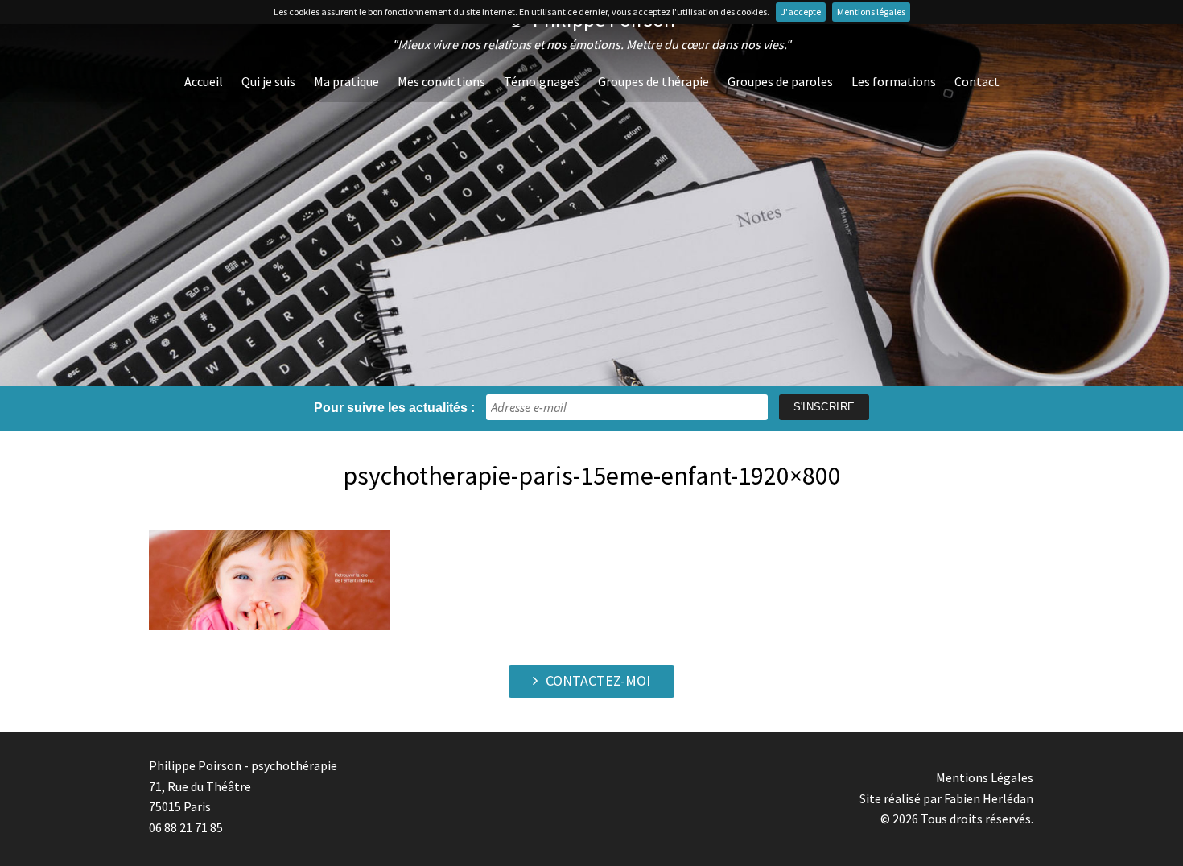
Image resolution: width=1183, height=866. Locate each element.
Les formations (893, 81)
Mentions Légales (984, 777)
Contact (977, 81)
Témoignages (541, 81)
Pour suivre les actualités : (394, 407)
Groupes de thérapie (653, 81)
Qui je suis (268, 81)
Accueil (203, 81)
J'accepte (801, 12)
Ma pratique (346, 81)
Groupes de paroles (780, 81)
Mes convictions (441, 81)
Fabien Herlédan (988, 798)
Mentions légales (871, 12)
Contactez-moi (598, 680)
